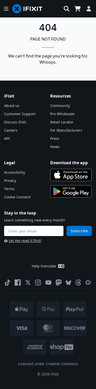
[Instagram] (38, 282)
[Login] (89, 9)
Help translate (44, 266)
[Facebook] (18, 282)
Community (60, 105)
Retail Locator (61, 122)
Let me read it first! (25, 240)
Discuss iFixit (15, 122)
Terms (9, 188)
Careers (10, 130)
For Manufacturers (66, 130)
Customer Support (20, 113)
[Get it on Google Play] (71, 191)
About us (11, 105)
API (7, 138)
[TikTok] (7, 282)
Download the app (69, 163)
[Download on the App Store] (71, 175)
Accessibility (14, 172)
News (55, 146)
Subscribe (79, 230)
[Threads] (78, 282)
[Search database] (66, 9)
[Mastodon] (59, 282)
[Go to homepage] (29, 8)
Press (54, 138)
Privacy (10, 180)
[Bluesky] (68, 282)
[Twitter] (28, 282)
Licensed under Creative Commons (48, 363)
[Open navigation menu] (6, 9)
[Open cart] (77, 9)
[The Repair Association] (89, 282)
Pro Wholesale (62, 113)
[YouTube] (48, 282)
